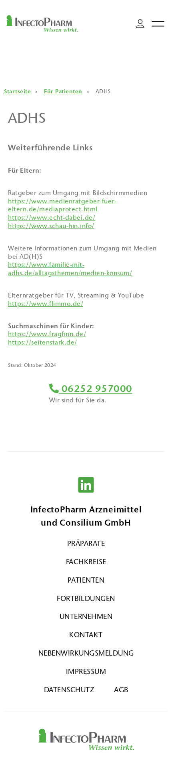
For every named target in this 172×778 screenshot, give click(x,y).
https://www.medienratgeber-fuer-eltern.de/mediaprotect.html (62, 205)
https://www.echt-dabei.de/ (51, 217)
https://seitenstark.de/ (42, 342)
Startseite (17, 91)
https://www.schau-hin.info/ (51, 226)
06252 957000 (95, 388)
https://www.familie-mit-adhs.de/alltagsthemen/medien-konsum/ (70, 268)
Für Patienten (63, 91)
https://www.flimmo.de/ (45, 303)
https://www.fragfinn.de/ (47, 334)
